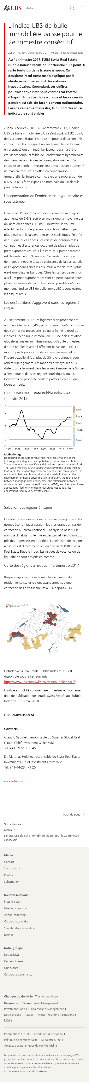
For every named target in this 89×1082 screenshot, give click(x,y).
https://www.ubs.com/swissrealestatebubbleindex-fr (39, 682)
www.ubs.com (14, 781)
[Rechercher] (72, 8)
